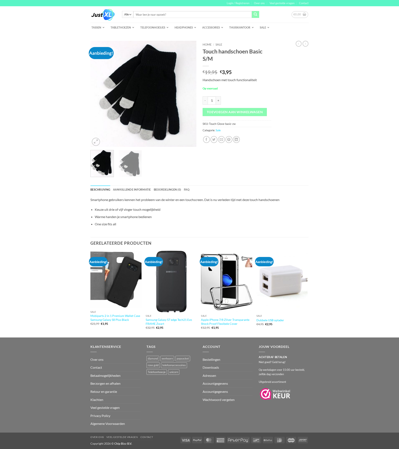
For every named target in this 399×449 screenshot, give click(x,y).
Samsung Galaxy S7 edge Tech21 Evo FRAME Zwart (169, 321)
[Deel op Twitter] (214, 139)
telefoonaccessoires (174, 365)
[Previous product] (305, 44)
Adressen (209, 375)
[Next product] (299, 44)
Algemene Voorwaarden (107, 423)
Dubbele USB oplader (270, 320)
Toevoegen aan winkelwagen (235, 112)
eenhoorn (167, 358)
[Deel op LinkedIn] (236, 139)
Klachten (96, 400)
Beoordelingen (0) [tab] (167, 189)
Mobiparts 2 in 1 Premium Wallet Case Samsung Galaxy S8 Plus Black (115, 317)
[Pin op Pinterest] (228, 139)
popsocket (183, 358)
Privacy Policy (100, 416)
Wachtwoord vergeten (219, 400)
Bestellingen (211, 359)
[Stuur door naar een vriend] (221, 139)
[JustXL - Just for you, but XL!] (103, 14)
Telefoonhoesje (157, 372)
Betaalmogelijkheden (105, 375)
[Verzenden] (255, 14)
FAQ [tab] (186, 189)
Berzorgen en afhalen (105, 383)
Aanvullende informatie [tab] (132, 189)
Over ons (259, 3)
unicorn (173, 372)
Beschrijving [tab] (100, 189)
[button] (238, 3)
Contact (304, 3)
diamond (153, 358)
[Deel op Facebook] (206, 139)
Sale (219, 44)
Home (207, 44)
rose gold (153, 365)
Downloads (211, 367)
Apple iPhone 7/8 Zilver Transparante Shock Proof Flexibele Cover (225, 321)
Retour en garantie (103, 391)
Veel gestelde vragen (282, 3)
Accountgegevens (215, 383)
